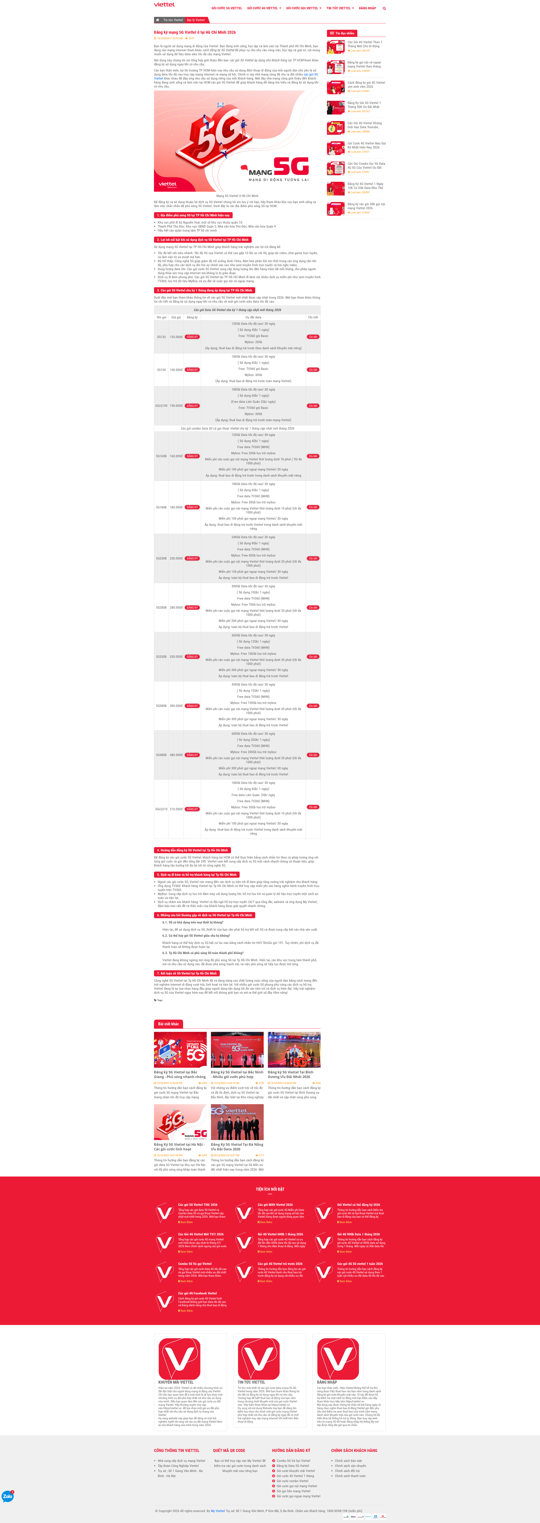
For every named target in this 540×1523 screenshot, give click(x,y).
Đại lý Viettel (196, 20)
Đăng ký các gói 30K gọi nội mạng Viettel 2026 (366, 206)
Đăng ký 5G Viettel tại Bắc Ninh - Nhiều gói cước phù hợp (237, 1074)
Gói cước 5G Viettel (227, 8)
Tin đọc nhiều (344, 33)
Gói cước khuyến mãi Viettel (295, 1471)
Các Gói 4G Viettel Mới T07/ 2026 (201, 1234)
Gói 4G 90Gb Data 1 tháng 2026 (358, 1234)
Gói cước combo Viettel (291, 1481)
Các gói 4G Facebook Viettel (197, 1293)
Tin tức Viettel (339, 8)
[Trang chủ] (157, 20)
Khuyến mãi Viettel (175, 1382)
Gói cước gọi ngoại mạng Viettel (297, 1496)
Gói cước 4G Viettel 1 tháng (294, 1476)
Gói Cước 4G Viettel (263, 8)
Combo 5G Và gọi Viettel (195, 1264)
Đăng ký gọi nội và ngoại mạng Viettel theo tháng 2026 (364, 66)
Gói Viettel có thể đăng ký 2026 (358, 1205)
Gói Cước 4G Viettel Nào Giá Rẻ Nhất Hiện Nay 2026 (367, 145)
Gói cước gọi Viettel (302, 8)
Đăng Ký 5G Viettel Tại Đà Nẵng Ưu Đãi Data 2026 (237, 1146)
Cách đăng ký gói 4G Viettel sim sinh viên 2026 (366, 85)
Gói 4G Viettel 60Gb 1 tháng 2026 (280, 1234)
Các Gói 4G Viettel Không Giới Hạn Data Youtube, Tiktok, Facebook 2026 (365, 127)
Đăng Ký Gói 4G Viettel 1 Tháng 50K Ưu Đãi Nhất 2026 (364, 107)
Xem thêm (186, 1222)
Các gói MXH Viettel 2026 (275, 1205)
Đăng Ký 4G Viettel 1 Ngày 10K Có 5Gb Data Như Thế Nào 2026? (365, 188)
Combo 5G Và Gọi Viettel (292, 1461)
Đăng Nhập (367, 8)
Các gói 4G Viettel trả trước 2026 (280, 1264)
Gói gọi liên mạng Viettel (292, 1491)
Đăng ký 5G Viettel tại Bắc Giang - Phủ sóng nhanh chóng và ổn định (180, 1077)
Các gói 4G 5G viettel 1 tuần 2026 (360, 1264)
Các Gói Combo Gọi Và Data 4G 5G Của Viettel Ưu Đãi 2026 (366, 168)
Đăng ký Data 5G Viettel (292, 1466)
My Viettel (254, 1461)
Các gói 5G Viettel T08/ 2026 (197, 1205)
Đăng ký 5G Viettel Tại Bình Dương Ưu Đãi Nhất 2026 (290, 1074)
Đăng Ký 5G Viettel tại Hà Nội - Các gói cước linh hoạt (179, 1146)
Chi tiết (313, 336)
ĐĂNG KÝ (192, 336)
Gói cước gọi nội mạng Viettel (296, 1486)
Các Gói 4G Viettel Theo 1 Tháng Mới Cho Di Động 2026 (365, 46)
